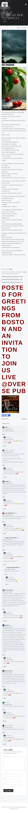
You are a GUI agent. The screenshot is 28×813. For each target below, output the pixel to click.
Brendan (7, 625)
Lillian (6, 427)
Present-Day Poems (10, 65)
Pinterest (10, 269)
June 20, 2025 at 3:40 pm (7, 592)
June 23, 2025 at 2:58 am (7, 727)
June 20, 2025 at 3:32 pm (7, 539)
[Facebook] (3, 415)
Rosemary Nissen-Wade (10, 537)
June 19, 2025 (23, 27)
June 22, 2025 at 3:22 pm (7, 704)
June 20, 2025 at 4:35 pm (7, 627)
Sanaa (18, 27)
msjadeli (7, 481)
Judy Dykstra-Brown (9, 513)
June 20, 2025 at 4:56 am (7, 452)
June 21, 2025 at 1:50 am (9, 526)
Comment (5, 756)
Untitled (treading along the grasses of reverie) (12, 276)
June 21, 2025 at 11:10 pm (9, 691)
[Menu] (26, 4)
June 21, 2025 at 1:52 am (8, 614)
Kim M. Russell (8, 590)
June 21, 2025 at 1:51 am (8, 554)
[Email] (7, 415)
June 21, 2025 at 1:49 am (9, 470)
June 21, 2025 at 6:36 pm (7, 672)
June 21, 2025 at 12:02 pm (10, 569)
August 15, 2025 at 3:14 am (9, 714)
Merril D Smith (8, 671)
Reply (3, 434)
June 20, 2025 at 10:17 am (7, 515)
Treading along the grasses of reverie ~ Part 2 (12, 279)
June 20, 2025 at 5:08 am (7, 483)
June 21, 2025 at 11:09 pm (11, 579)
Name (5, 773)
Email (5, 778)
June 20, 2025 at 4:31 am (7, 429)
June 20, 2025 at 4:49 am (9, 439)
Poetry (3, 65)
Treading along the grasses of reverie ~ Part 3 (12, 282)
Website (5, 783)
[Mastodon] (5, 415)
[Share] (9, 415)
